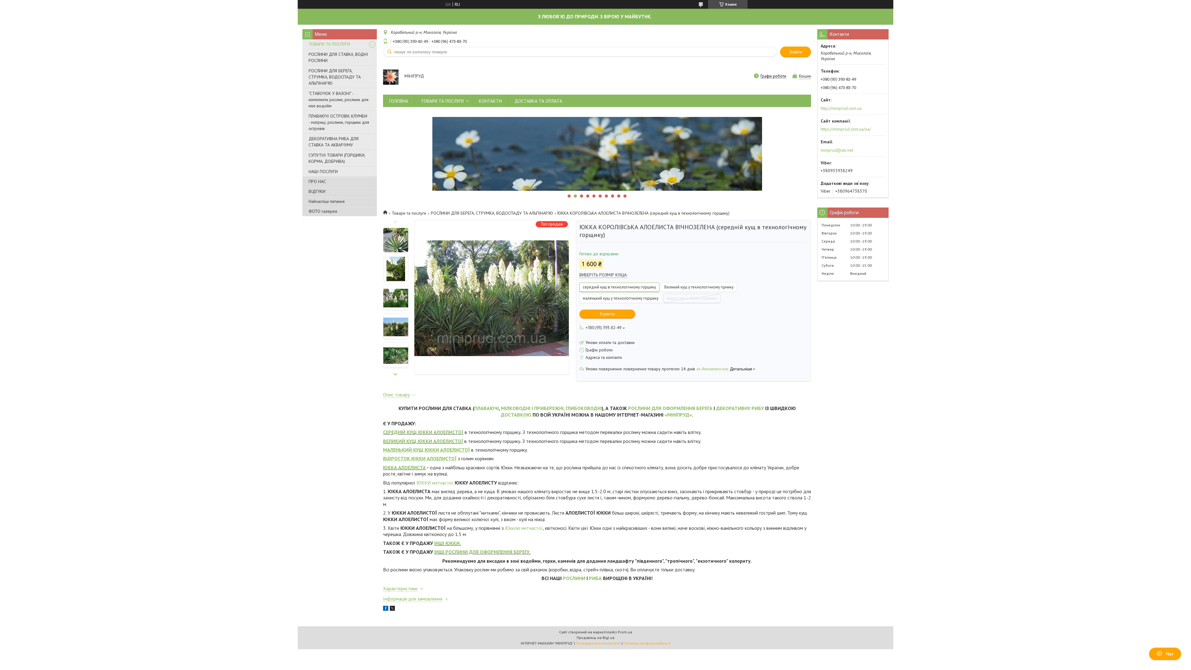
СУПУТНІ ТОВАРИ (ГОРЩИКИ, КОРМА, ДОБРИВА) (337, 158)
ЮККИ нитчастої (435, 483)
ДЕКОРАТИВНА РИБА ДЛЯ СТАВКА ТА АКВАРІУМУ (334, 142)
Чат (1170, 653)
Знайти (795, 52)
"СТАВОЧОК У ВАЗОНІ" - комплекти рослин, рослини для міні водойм (338, 100)
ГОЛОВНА (398, 101)
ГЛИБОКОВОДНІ (584, 408)
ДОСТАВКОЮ (516, 415)
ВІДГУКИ (317, 191)
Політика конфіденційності (647, 643)
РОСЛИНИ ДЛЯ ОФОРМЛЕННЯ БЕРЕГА (670, 408)
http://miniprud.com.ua (841, 108)
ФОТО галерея (323, 211)
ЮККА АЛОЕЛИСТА (404, 467)
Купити (607, 314)
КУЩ (412, 432)
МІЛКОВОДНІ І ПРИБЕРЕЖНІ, (532, 408)
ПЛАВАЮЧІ (486, 408)
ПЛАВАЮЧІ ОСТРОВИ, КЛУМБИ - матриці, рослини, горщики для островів (339, 122)
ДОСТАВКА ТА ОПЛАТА (538, 101)
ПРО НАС (317, 181)
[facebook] (385, 609)
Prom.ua (625, 632)
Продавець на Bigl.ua (595, 637)
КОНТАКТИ (490, 101)
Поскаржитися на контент (598, 643)
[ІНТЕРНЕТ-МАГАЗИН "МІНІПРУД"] (391, 76)
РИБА (595, 578)
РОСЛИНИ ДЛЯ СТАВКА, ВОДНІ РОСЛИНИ (338, 57)
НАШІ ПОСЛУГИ (323, 171)
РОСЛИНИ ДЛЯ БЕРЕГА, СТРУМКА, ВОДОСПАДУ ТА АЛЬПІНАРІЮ (335, 77)
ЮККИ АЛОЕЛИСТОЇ (440, 432)
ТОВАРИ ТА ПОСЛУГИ (329, 44)
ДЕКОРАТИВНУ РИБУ (740, 408)
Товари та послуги (409, 213)
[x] (392, 609)
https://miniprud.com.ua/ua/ (846, 129)
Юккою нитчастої (524, 528)
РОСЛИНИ (574, 578)
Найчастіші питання (327, 201)
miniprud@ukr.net (837, 150)
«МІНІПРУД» (678, 415)
